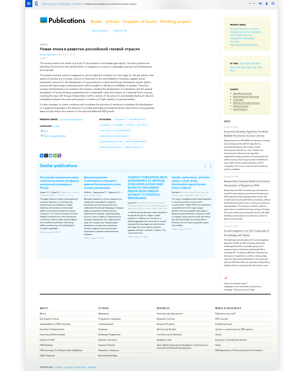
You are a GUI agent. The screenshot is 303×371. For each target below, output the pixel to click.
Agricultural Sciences (242, 93)
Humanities (238, 99)
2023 (232, 67)
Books (96, 21)
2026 (247, 63)
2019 (254, 67)
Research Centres (166, 318)
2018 (259, 67)
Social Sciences (240, 109)
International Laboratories (170, 313)
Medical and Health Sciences (246, 102)
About (44, 308)
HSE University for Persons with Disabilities (61, 350)
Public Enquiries (47, 355)
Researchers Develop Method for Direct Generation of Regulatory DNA (247, 183)
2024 (257, 63)
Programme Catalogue (109, 318)
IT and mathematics (239, 35)
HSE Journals (221, 318)
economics (254, 28)
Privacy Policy (80, 367)
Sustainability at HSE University (55, 323)
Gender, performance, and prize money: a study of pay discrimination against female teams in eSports (190, 182)
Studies (103, 308)
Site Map (92, 367)
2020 (248, 67)
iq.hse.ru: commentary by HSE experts (234, 329)
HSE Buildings (46, 344)
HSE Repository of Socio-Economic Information (239, 350)
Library (218, 334)
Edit (269, 366)
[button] (118, 170)
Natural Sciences (240, 105)
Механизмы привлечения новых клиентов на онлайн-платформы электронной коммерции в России (59, 182)
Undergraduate (105, 323)
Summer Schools (106, 344)
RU (250, 3)
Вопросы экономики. (49, 54)
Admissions (103, 313)
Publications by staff (225, 313)
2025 (252, 63)
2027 (242, 63)
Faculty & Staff (47, 339)
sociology (234, 41)
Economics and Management (71, 119)
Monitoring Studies (166, 329)
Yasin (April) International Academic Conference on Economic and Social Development (182, 346)
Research (163, 308)
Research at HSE (120, 30)
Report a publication (100, 30)
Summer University (107, 339)
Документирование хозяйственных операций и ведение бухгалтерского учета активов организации (102, 182)
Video (218, 344)
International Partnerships (52, 334)
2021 (243, 67)
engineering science (239, 31)
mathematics (249, 38)
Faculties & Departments (52, 329)
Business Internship (107, 355)
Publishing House (223, 323)
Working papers (175, 21)
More (232, 70)
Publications (66, 20)
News (227, 121)
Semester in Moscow (108, 350)
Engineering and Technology (246, 96)
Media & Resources (228, 308)
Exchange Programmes (109, 334)
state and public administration (244, 44)
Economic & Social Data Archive (231, 339)
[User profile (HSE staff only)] (266, 3)
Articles (112, 21)
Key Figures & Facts (49, 318)
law (250, 35)
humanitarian (255, 31)
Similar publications (58, 165)
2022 (237, 67)
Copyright (68, 367)
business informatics (239, 28)
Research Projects (166, 323)
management (236, 38)
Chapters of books (139, 21)
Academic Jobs (164, 339)
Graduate (103, 329)
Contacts (58, 367)
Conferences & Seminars (169, 334)
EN (254, 3)
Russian (57, 126)
